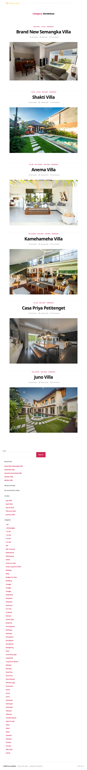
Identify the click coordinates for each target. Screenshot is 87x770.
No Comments (54, 37)
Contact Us (68, 3)
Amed (8, 560)
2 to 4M (43, 26)
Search (4, 451)
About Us (24, 3)
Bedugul (9, 570)
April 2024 (9, 504)
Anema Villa (43, 170)
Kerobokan (50, 26)
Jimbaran (9, 623)
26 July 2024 (44, 37)
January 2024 (10, 515)
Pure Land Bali (11, 766)
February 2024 (11, 511)
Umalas (8, 742)
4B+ (7, 546)
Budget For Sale (11, 577)
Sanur (8, 690)
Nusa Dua (9, 672)
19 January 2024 (44, 102)
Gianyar (8, 616)
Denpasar (9, 598)
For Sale (8, 609)
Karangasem (10, 626)
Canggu (8, 584)
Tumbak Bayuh (11, 718)
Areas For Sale (11, 563)
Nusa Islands (10, 679)
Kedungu (9, 630)
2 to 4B (38, 92)
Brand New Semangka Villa (43, 32)
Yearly (8, 753)
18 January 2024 (44, 244)
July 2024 (9, 500)
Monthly (9, 669)
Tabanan (9, 711)
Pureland (35, 37)
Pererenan (9, 686)
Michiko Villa (8, 477)
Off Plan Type (10, 683)
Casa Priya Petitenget (43, 308)
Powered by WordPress (36, 766)
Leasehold (9, 658)
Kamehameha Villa (43, 239)
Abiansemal (10, 553)
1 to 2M (8, 535)
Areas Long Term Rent (13, 567)
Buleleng (9, 581)
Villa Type (9, 749)
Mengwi (8, 665)
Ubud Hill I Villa (9, 470)
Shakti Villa (43, 97)
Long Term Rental (12, 662)
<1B (7, 524)
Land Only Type (11, 654)
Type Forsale (10, 721)
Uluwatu (9, 735)
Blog (62, 3)
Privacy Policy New (22, 766)
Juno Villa (43, 377)
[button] (62, 3)
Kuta (7, 651)
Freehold (9, 612)
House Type (10, 619)
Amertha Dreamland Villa (13, 473)
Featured (47, 233)
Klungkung (10, 647)
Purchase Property (53, 3)
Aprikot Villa (8, 480)
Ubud (8, 725)
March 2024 (10, 508)
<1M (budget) (10, 528)
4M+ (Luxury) (38, 164)
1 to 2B (33, 92)
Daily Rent (32, 3)
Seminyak (9, 700)
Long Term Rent (41, 3)
